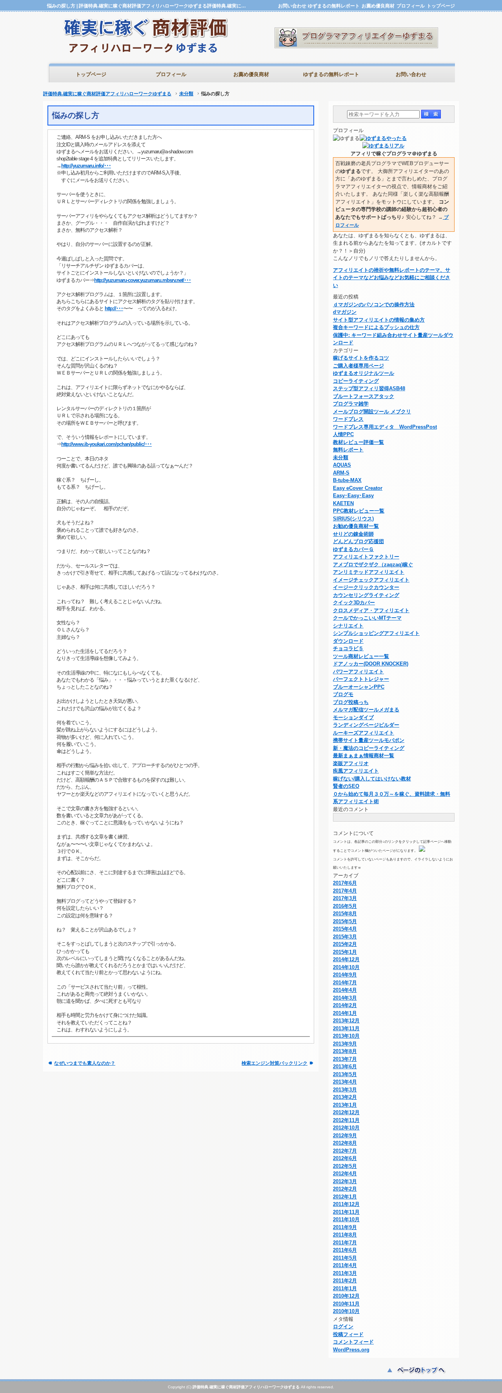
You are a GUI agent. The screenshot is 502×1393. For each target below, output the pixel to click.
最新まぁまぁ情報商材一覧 (363, 755)
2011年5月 (345, 1258)
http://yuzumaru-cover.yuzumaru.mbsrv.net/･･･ (142, 280)
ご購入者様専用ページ (358, 366)
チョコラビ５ (348, 648)
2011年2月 (345, 1281)
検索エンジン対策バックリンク (274, 1063)
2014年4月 (345, 990)
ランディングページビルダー (366, 725)
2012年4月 (345, 1174)
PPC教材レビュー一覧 (358, 511)
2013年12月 (346, 1021)
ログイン (343, 1326)
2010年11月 (346, 1304)
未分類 (186, 93)
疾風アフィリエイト (356, 771)
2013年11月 (346, 1028)
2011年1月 (345, 1288)
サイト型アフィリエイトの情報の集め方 (379, 320)
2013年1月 (345, 1105)
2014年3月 (345, 998)
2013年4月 (345, 1082)
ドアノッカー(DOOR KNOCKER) (370, 664)
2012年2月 (345, 1189)
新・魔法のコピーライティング (368, 748)
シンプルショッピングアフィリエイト (376, 633)
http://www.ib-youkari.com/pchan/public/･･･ (106, 444)
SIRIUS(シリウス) (353, 519)
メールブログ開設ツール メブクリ (372, 412)
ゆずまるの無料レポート (334, 5)
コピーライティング (356, 381)
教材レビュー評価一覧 (358, 442)
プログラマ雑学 (351, 404)
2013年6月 (345, 1066)
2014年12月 (346, 959)
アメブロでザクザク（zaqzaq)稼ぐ (373, 564)
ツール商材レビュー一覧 (361, 656)
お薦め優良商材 (378, 5)
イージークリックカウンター (366, 587)
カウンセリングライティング (366, 595)
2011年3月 (345, 1273)
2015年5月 (345, 921)
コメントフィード (353, 1342)
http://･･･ (114, 308)
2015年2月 (345, 944)
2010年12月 (346, 1296)
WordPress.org (351, 1350)
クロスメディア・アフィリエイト (371, 610)
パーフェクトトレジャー (361, 679)
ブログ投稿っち (351, 702)
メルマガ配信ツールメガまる (366, 710)
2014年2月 (345, 1005)
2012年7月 (345, 1151)
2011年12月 (346, 1204)
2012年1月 (345, 1197)
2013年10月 (346, 1036)
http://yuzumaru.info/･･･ (86, 166)
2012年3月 (345, 1181)
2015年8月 (345, 914)
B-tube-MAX (347, 480)
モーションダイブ (353, 717)
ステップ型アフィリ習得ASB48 (369, 388)
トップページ (441, 5)
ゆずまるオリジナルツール (363, 373)
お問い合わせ (292, 5)
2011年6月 (345, 1250)
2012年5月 (345, 1166)
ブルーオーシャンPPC (358, 687)
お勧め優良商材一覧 (356, 526)
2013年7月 (345, 1059)
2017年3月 (345, 898)
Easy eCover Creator (357, 488)
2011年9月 (345, 1227)
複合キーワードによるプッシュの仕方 (376, 327)
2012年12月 (346, 1112)
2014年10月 (346, 967)
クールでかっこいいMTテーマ (367, 618)
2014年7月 (345, 983)
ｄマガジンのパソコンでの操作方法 (374, 304)
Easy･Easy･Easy (353, 495)
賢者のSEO (346, 786)
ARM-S (341, 473)
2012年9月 (345, 1135)
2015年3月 (345, 937)
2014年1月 (345, 1013)
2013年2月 (345, 1097)
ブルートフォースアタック (363, 396)
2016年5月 (345, 906)
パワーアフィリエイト (358, 672)
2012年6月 (345, 1158)
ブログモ (343, 694)
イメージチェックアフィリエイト (371, 580)
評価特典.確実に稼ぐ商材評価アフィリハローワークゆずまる (107, 93)
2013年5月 (345, 1074)
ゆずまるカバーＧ (353, 549)
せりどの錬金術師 (353, 534)
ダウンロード (348, 641)
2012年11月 (346, 1120)
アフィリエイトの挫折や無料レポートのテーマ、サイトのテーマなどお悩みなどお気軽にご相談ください (391, 277)
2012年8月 (345, 1143)
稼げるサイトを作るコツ (361, 358)
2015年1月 (345, 952)
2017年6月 (345, 883)
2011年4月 (345, 1265)
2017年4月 (345, 891)
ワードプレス (348, 419)
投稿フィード (348, 1334)
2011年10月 (346, 1219)
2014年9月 (345, 975)
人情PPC (343, 434)
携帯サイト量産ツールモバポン (368, 740)
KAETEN (343, 503)
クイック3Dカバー (354, 603)
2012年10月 (346, 1128)
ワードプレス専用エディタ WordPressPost (385, 427)
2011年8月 (345, 1235)
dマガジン (344, 312)
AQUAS (342, 465)
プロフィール (411, 5)
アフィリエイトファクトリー (366, 557)
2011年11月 (346, 1212)
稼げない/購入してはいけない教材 (372, 779)
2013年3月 (345, 1090)
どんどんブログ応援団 (358, 541)
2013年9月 (345, 1044)
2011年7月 (345, 1243)
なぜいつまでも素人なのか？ (84, 1063)
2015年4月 (345, 929)
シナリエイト (348, 626)
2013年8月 (345, 1051)
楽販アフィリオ (351, 763)
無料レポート (348, 450)
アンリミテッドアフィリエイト (368, 572)
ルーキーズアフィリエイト (363, 733)
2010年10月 (346, 1311)
